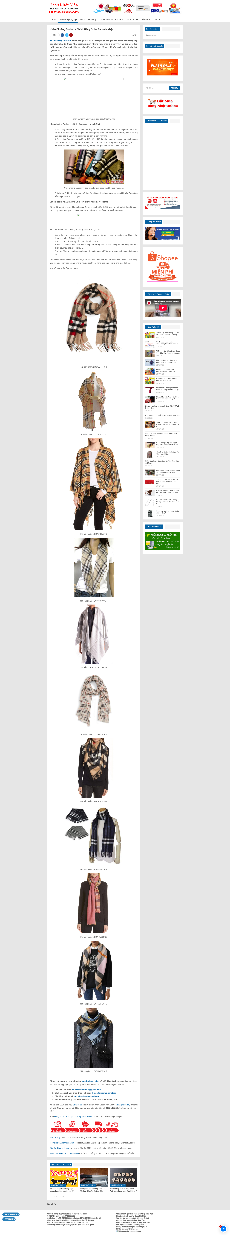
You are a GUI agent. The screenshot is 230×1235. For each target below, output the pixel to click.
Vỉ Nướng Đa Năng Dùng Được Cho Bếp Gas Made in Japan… (168, 352)
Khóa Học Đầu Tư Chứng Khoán (64, 1153)
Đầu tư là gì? (55, 1137)
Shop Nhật (77, 1105)
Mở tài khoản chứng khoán (62, 1143)
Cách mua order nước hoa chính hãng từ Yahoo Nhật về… (168, 343)
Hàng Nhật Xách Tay (63, 1116)
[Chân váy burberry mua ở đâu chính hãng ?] (150, 513)
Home (53, 20)
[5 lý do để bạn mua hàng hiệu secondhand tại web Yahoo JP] (64, 1177)
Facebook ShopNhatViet (157, 121)
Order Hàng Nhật (88, 20)
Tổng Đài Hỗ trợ (154, 222)
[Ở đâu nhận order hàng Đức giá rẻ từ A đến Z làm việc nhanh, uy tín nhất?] (150, 371)
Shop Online (132, 20)
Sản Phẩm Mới (153, 327)
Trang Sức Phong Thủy (112, 20)
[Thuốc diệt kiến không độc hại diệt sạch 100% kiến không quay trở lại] (150, 335)
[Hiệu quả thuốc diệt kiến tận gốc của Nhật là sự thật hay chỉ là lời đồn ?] (150, 380)
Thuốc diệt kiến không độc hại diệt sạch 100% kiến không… (167, 334)
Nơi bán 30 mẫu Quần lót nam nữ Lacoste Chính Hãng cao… (167, 492)
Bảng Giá (146, 20)
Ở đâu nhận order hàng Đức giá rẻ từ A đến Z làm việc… (167, 370)
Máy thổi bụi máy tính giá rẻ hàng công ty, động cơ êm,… (167, 361)
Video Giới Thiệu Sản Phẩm (158, 294)
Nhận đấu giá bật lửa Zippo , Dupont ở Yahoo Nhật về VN (167, 444)
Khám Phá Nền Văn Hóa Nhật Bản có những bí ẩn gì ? (167, 398)
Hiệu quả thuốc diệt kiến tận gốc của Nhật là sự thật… (167, 379)
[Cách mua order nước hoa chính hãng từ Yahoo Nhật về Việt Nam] (150, 344)
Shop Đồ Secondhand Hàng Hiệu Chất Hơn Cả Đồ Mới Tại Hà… (167, 424)
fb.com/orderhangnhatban (104, 1093)
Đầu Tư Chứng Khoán (59, 1148)
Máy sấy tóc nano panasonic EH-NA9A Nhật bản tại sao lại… (168, 389)
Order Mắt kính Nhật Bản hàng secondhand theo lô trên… (168, 471)
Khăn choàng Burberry (60, 41)
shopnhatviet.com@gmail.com (86, 1090)
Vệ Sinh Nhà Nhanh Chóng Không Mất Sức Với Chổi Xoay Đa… (167, 502)
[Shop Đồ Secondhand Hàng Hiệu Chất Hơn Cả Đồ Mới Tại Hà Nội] (150, 424)
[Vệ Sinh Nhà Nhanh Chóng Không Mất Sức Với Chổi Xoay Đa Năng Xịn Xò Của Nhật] (150, 502)
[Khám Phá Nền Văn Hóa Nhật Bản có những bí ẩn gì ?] (150, 399)
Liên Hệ (157, 20)
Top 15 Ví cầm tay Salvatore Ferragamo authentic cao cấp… (167, 481)
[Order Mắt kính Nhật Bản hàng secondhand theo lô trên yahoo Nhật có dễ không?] (150, 472)
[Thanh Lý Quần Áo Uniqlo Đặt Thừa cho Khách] (150, 454)
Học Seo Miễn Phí (155, 526)
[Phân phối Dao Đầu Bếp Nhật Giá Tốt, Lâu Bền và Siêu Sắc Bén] (94, 1177)
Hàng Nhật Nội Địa (68, 20)
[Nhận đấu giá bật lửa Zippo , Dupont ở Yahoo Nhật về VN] (150, 445)
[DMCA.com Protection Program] (128, 1231)
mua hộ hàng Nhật (90, 1081)
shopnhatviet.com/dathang (86, 1096)
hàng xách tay (123, 1105)
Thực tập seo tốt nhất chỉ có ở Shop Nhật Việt (162, 415)
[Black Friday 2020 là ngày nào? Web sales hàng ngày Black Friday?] (124, 1177)
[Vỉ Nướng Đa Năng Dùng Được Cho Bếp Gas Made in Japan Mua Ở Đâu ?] (150, 353)
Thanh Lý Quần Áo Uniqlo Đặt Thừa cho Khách (167, 453)
